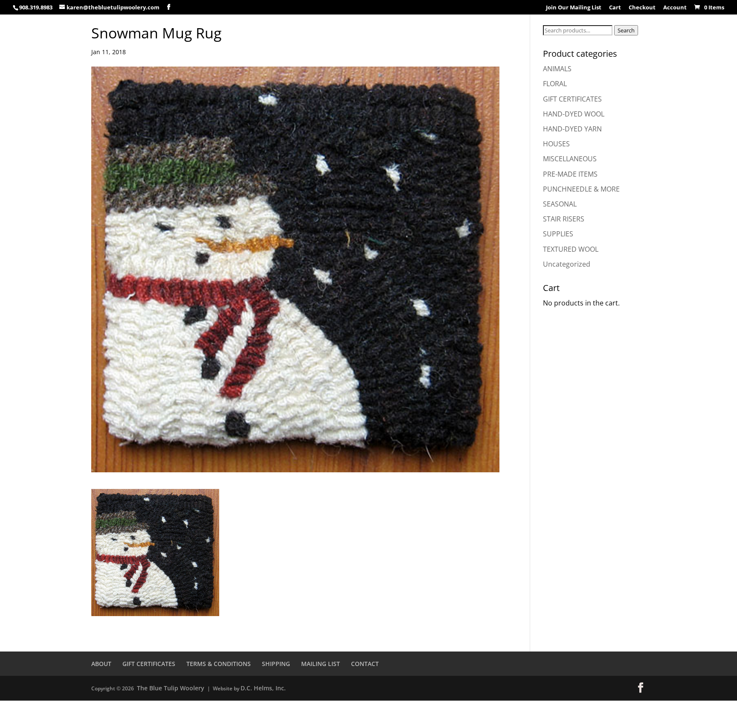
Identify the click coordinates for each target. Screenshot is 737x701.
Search (626, 30)
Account (675, 8)
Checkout (642, 8)
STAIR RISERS (563, 219)
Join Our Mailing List (573, 8)
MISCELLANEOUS (570, 158)
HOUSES (556, 143)
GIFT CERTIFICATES (572, 99)
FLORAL (555, 83)
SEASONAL (560, 204)
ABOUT (101, 664)
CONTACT (365, 664)
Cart (615, 8)
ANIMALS (557, 68)
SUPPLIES (558, 234)
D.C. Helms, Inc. (263, 688)
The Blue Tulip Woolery (170, 688)
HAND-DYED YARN (572, 129)
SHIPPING (276, 664)
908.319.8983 (35, 7)
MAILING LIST (320, 664)
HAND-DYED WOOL (573, 114)
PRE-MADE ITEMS (570, 174)
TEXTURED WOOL (570, 249)
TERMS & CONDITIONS (218, 664)
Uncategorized (566, 264)
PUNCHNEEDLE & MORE (581, 189)
